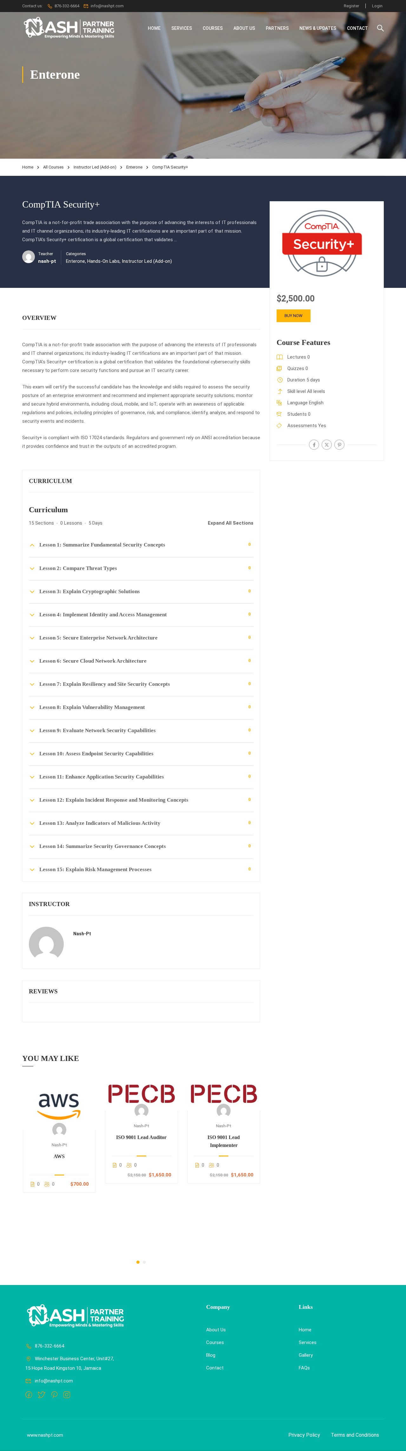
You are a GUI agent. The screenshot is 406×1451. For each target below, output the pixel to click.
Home (154, 28)
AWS (59, 1156)
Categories (76, 253)
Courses (213, 28)
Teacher (45, 253)
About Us (244, 28)
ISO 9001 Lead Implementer (223, 1141)
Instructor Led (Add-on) (95, 167)
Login (377, 5)
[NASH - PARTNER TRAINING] (69, 28)
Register (351, 5)
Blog (210, 1355)
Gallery (306, 1355)
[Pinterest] (339, 445)
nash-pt (82, 933)
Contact (357, 28)
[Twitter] (327, 445)
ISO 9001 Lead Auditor (141, 1137)
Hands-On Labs (103, 261)
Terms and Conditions (355, 1435)
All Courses (53, 167)
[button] (138, 1262)
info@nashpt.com (54, 1381)
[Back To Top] (393, 1440)
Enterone (134, 167)
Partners (277, 28)
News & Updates (317, 28)
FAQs (304, 1368)
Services (181, 28)
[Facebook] (314, 445)
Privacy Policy (304, 1435)
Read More (59, 1103)
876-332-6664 (67, 5)
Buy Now (294, 315)
